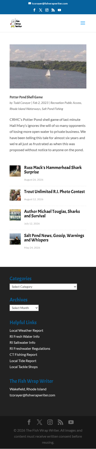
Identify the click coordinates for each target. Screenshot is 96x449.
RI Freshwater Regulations (30, 348)
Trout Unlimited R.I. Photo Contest (54, 191)
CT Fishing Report (23, 354)
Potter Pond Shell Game (26, 97)
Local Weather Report (27, 330)
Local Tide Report (23, 360)
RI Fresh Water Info (25, 336)
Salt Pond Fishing (52, 109)
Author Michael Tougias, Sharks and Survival (52, 214)
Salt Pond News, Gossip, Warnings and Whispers (54, 238)
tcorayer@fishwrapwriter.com (32, 395)
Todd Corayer (22, 103)
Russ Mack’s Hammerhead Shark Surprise (53, 170)
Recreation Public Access (65, 103)
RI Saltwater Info (22, 342)
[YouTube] (59, 11)
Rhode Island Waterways (25, 109)
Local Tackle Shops (24, 367)
